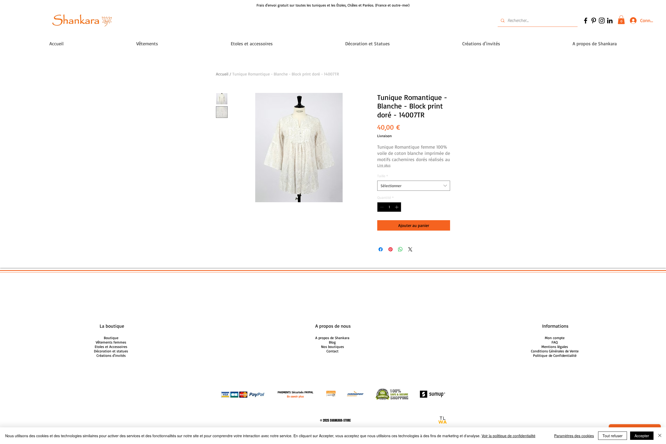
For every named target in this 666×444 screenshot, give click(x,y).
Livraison (384, 136)
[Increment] (397, 207)
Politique (555, 355)
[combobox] (413, 186)
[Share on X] (410, 249)
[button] (621, 19)
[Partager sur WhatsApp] (400, 249)
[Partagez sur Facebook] (380, 249)
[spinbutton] (389, 207)
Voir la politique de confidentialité (508, 435)
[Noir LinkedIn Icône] (610, 20)
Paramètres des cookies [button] (574, 435)
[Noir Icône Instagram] (602, 20)
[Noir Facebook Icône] (586, 20)
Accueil (222, 74)
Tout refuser (613, 435)
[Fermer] (660, 436)
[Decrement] (381, 207)
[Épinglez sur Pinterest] (390, 249)
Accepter (642, 435)
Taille (382, 176)
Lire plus (383, 165)
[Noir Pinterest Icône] (594, 20)
